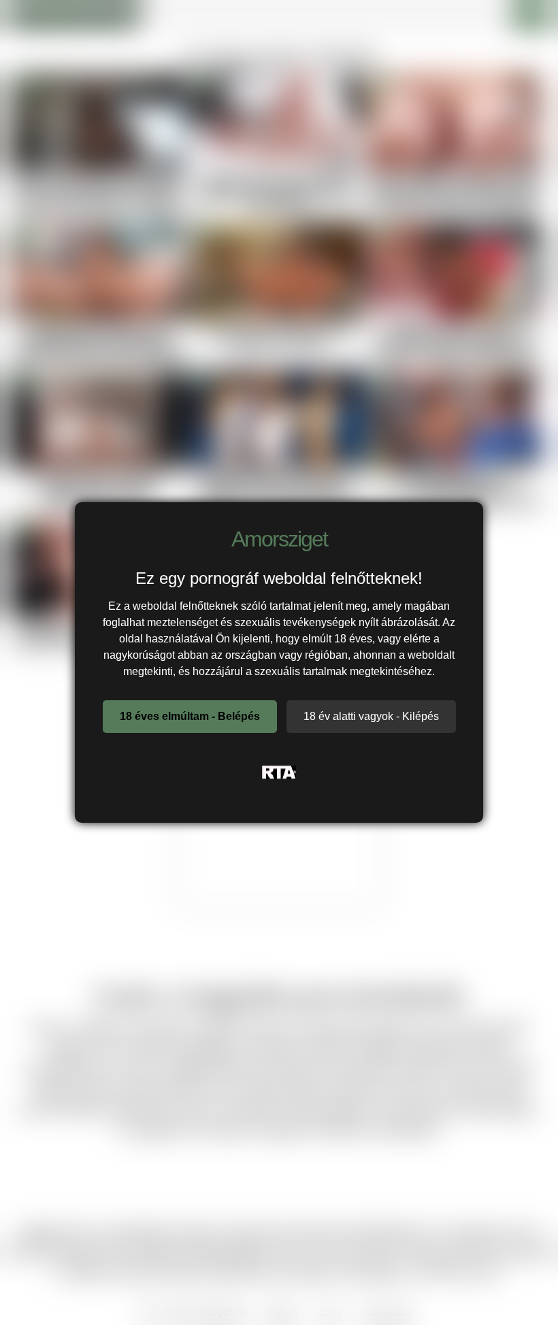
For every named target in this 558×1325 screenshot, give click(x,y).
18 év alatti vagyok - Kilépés (371, 716)
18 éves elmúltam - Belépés (190, 716)
